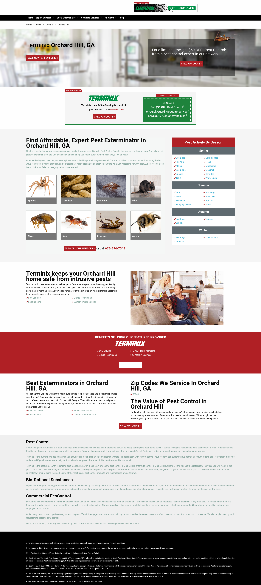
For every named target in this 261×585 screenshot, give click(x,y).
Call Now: (41, 57)
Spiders (209, 200)
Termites (210, 174)
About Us (109, 17)
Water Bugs (211, 178)
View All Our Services (79, 248)
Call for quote (190, 63)
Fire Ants (180, 162)
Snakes (179, 174)
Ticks (178, 178)
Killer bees (210, 196)
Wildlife (179, 223)
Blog (121, 17)
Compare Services (90, 17)
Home (30, 17)
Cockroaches (212, 158)
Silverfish (210, 170)
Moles (179, 166)
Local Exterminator (66, 17)
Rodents (180, 241)
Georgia (49, 24)
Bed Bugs (180, 158)
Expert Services (43, 17)
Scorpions (181, 170)
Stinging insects (183, 204)
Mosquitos (211, 166)
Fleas (208, 162)
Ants (178, 192)
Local (38, 24)
